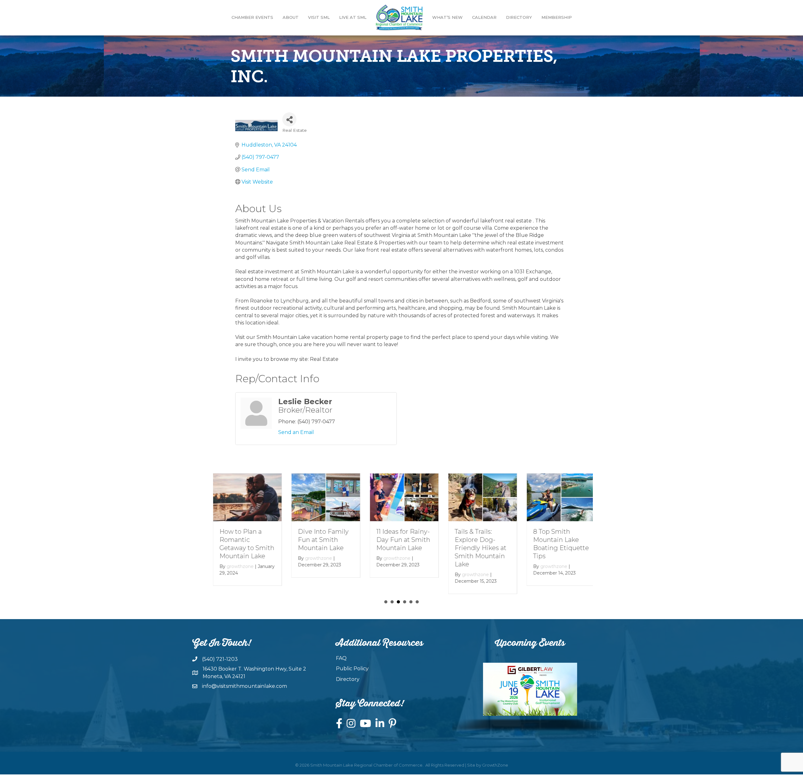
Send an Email (296, 432)
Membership (556, 17)
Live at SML (352, 17)
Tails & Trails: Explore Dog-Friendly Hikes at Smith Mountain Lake (478, 548)
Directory (519, 17)
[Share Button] (289, 119)
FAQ (341, 658)
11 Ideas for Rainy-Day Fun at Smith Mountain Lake (401, 540)
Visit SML (319, 17)
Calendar (484, 17)
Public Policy (352, 669)
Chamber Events (252, 17)
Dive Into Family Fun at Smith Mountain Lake (320, 540)
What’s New (447, 17)
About (291, 17)
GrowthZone (495, 765)
